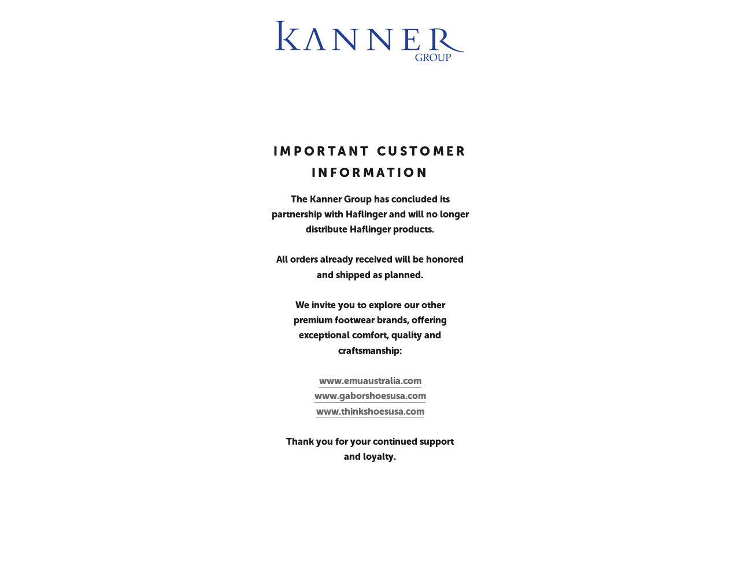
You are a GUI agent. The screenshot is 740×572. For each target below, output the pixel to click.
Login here (696, 552)
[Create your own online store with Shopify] (203, 552)
